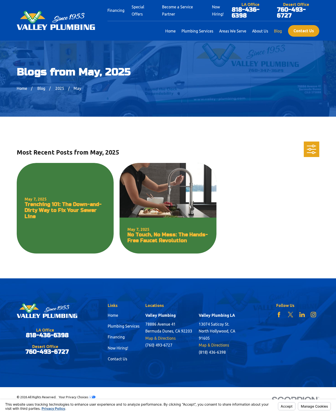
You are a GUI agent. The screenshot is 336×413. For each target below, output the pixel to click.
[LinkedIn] (302, 314)
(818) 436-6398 (212, 352)
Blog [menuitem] (278, 31)
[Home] (56, 20)
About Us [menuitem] (260, 31)
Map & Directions (160, 338)
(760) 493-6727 (158, 345)
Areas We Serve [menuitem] (232, 31)
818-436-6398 (246, 12)
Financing (115, 10)
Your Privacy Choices (74, 397)
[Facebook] (279, 314)
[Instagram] (313, 314)
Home (113, 315)
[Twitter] (290, 314)
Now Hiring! (118, 348)
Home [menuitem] (170, 31)
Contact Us (303, 31)
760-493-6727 (291, 12)
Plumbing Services (123, 326)
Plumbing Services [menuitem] (197, 31)
